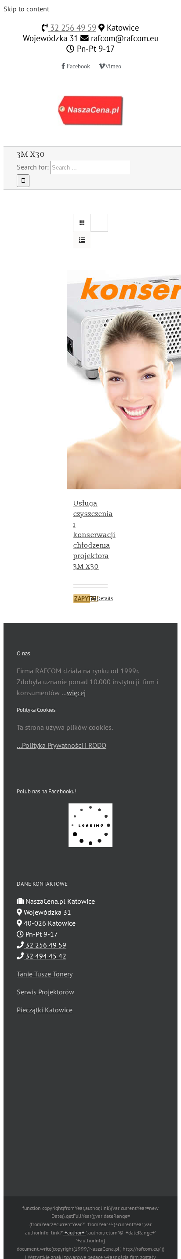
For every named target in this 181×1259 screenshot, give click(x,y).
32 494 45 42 (45, 955)
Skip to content (26, 8)
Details (102, 598)
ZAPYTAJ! (82, 598)
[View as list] (81, 239)
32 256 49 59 (72, 27)
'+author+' (74, 1232)
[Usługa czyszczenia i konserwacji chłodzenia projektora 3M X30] (91, 379)
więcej (76, 692)
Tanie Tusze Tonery (44, 973)
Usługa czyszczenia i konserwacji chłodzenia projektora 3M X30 (94, 535)
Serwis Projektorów (45, 991)
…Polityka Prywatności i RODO (61, 745)
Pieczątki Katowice (44, 1009)
